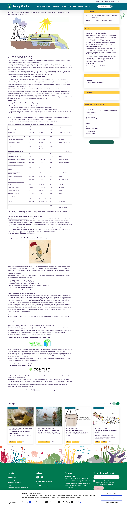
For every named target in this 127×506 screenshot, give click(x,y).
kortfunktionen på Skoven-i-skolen (18, 219)
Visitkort (87, 6)
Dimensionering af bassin (14, 142)
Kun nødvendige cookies (111, 502)
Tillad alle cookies (111, 493)
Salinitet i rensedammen (13, 190)
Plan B (9, 179)
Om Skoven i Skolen (109, 1)
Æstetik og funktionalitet (14, 206)
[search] (111, 6)
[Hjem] (18, 6)
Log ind (118, 1)
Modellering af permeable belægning (16, 162)
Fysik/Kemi (75, 441)
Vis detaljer (79, 502)
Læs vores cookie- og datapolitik (104, 484)
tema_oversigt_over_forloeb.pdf (96, 82)
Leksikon (64, 6)
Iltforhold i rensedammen (14, 154)
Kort (69, 6)
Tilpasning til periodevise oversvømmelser (17, 196)
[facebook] (37, 477)
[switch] (46, 502)
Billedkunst (12, 441)
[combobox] (104, 6)
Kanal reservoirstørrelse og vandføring (17, 159)
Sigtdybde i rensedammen (14, 193)
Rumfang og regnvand (13, 185)
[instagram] (42, 477)
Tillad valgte (112, 498)
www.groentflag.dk (27, 364)
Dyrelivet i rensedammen (13, 146)
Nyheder (97, 1)
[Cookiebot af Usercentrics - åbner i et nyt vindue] (12, 503)
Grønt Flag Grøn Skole (13, 349)
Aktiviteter (39, 408)
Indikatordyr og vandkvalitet (14, 156)
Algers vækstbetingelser (13, 129)
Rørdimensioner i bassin (13, 187)
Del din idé (42, 485)
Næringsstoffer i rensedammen (15, 176)
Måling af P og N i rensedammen (15, 165)
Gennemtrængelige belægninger (15, 151)
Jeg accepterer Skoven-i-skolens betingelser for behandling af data (105, 482)
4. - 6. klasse (90, 109)
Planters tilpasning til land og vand (16, 182)
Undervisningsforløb (13, 408)
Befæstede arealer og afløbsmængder (17, 137)
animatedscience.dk (51, 325)
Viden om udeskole (78, 6)
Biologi (88, 124)
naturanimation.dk (39, 325)
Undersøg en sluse (12, 198)
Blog (102, 1)
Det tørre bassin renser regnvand (15, 139)
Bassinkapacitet (11, 132)
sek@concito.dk (36, 390)
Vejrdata (10, 201)
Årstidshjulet (56, 6)
